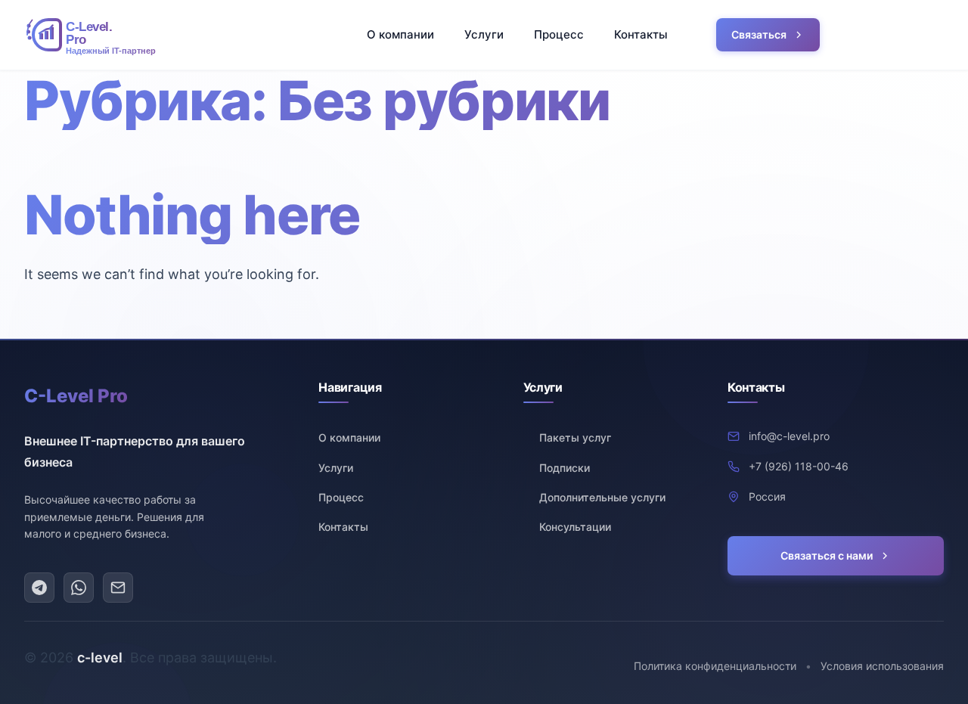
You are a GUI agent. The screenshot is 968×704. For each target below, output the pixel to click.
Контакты (641, 34)
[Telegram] (39, 587)
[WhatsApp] (79, 587)
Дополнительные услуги (602, 497)
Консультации (575, 526)
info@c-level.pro (789, 436)
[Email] (118, 587)
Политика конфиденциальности (715, 665)
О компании (400, 34)
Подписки (564, 467)
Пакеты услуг (575, 437)
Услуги (484, 34)
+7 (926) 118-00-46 (799, 466)
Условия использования (882, 665)
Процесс (559, 34)
